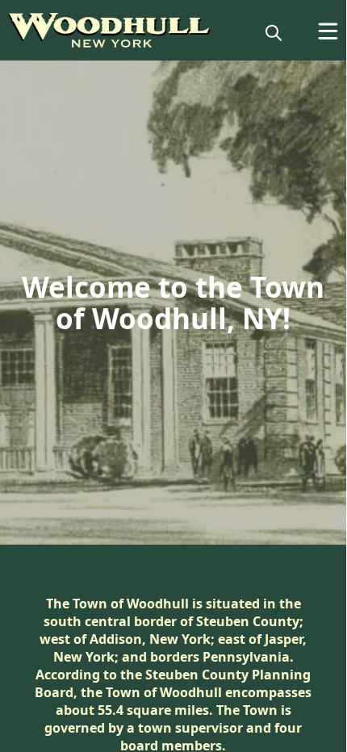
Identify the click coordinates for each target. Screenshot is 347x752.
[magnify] (273, 32)
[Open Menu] (328, 31)
